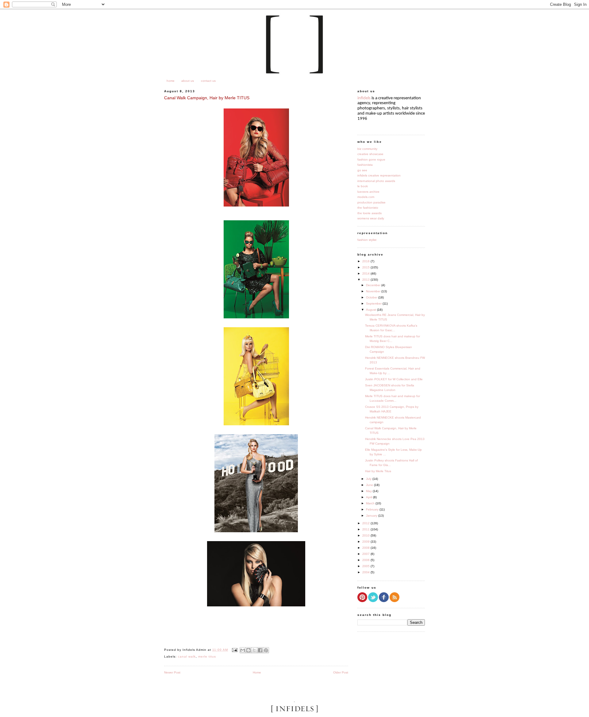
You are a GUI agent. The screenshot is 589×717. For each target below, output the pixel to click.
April (369, 497)
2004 (366, 572)
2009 (366, 541)
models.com (365, 197)
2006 (366, 560)
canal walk (187, 656)
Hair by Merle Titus (378, 471)
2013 (366, 279)
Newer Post (172, 672)
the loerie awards (369, 213)
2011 (366, 529)
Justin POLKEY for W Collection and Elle (394, 379)
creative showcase (370, 154)
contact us (208, 80)
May (369, 491)
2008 (366, 547)
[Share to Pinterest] (266, 650)
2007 (366, 554)
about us (187, 80)
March (370, 503)
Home (257, 672)
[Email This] (243, 650)
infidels (364, 98)
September (374, 303)
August (371, 309)
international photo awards (376, 181)
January (372, 515)
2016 (366, 261)
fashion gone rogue (371, 159)
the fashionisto (367, 207)
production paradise (371, 202)
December (373, 285)
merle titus (207, 656)
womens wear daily (370, 218)
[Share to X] (254, 650)
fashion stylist (366, 239)
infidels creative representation (379, 175)
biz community (367, 148)
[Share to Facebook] (260, 650)
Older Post (340, 672)
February (372, 509)
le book (362, 186)
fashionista (365, 164)
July (369, 478)
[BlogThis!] (248, 650)
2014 (366, 273)
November (373, 291)
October (372, 297)
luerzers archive (368, 191)
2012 (366, 523)
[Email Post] (234, 649)
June (370, 485)
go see (362, 170)
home (171, 80)
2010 (366, 535)
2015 (366, 267)
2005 (366, 566)
